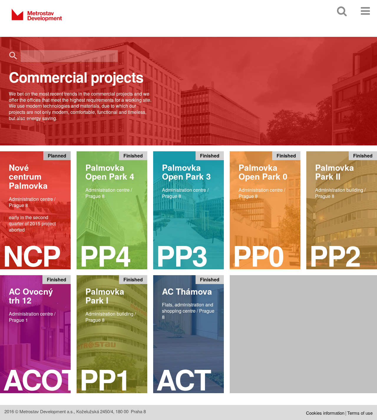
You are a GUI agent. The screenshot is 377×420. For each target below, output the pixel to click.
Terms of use (360, 413)
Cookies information (325, 413)
